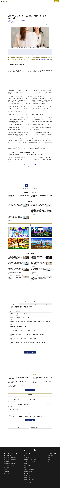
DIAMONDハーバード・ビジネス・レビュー (32, 459)
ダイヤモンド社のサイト (29, 453)
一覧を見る (30, 389)
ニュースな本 (13, 21)
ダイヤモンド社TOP (50, 455)
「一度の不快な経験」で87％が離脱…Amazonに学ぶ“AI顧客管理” (18, 385)
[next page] (33, 185)
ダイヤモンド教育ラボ (28, 477)
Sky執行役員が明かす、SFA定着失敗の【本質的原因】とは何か (18, 381)
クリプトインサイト (27, 475)
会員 (46, 304)
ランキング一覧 (30, 352)
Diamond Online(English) (28, 455)
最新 (14, 304)
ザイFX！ (26, 467)
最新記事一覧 (30, 420)
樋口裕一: (17, 20)
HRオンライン (26, 473)
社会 (9, 21)
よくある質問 (6, 467)
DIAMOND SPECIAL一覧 (13, 427)
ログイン (51, 1)
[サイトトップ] (5, 1)
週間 (35, 304)
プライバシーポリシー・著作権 (9, 465)
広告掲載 (5, 469)
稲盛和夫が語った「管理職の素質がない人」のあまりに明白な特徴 (18, 196)
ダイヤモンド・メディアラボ (29, 479)
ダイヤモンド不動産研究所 (29, 469)
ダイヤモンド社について (51, 453)
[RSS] (35, 450)
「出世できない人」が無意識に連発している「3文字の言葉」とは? (41, 196)
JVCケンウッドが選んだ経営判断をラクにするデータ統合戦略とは (18, 377)
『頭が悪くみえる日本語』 (44, 59)
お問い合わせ (6, 471)
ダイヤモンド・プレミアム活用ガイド (10, 459)
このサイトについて (7, 455)
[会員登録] (56, 1)
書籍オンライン (27, 463)
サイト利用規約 (6, 461)
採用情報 (48, 459)
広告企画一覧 (34, 427)
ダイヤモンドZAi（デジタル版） (30, 461)
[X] (25, 450)
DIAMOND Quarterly (28, 471)
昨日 (24, 304)
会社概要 (48, 457)
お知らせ (48, 461)
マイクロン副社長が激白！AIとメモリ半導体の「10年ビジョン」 (41, 377)
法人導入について (7, 473)
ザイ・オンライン (27, 465)
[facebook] (30, 450)
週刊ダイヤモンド (27, 457)
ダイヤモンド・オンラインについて (10, 453)
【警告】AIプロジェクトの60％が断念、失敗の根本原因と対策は (41, 381)
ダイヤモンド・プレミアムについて (10, 457)
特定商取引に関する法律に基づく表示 (10, 463)
